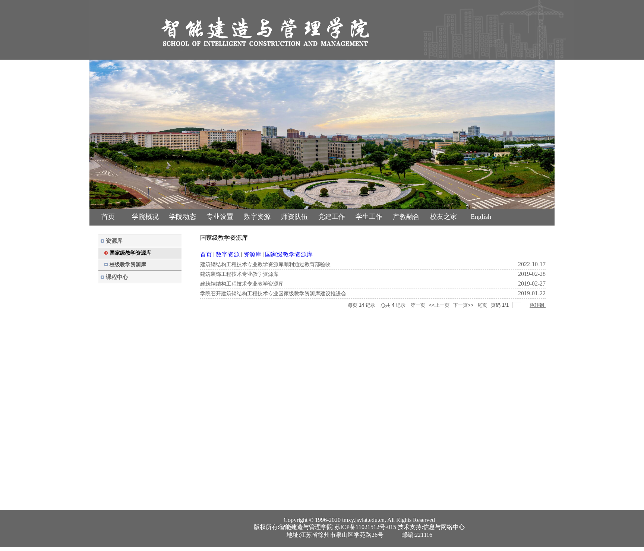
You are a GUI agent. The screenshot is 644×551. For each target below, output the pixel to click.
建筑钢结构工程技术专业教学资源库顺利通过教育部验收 (265, 264)
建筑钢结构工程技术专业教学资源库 (242, 284)
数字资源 (228, 254)
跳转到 (538, 305)
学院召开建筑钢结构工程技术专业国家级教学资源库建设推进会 (273, 293)
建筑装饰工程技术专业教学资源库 (239, 274)
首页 (206, 254)
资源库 (252, 254)
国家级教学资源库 (289, 254)
